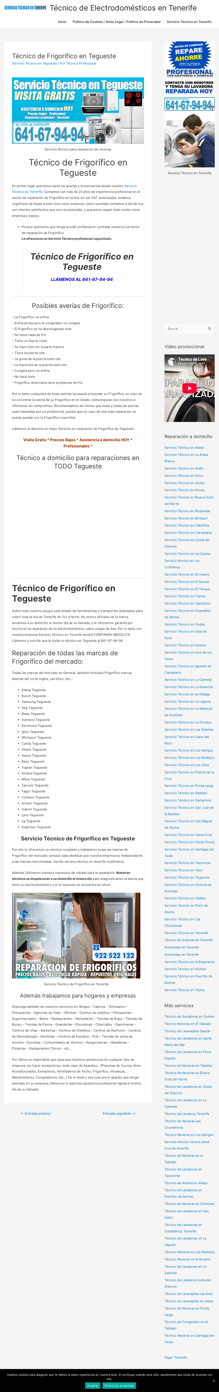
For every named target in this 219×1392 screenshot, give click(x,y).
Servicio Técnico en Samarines (187, 800)
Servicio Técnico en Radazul (185, 793)
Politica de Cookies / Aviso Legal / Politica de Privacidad (116, 22)
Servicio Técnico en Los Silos (186, 765)
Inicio (62, 22)
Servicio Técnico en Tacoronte (187, 863)
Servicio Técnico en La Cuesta (187, 554)
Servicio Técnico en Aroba (184, 483)
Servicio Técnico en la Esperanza (189, 962)
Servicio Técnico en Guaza (184, 624)
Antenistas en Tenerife (181, 947)
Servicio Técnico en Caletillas (186, 525)
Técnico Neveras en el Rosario (187, 1259)
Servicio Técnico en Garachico (187, 603)
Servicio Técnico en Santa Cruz (188, 835)
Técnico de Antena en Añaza (185, 1183)
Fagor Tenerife (175, 1357)
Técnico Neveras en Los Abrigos (188, 1135)
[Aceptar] (214, 1380)
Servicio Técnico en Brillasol (185, 518)
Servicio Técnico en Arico (183, 476)
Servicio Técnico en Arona (184, 490)
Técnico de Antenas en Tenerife (188, 940)
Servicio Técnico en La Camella (188, 680)
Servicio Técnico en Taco (183, 870)
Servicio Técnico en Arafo (183, 468)
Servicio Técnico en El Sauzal (186, 582)
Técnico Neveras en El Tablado (187, 1024)
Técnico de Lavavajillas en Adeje (188, 1301)
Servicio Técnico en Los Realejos (189, 758)
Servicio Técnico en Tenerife (189, 22)
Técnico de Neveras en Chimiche (189, 1204)
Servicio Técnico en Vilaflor (185, 898)
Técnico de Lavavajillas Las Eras (188, 1294)
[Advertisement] (189, 249)
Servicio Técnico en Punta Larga (188, 786)
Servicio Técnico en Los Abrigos (188, 750)
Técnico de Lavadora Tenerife (186, 1114)
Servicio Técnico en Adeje (184, 448)
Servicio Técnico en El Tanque (187, 589)
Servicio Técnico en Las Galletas (188, 730)
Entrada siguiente (119, 1114)
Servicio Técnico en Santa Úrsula (189, 842)
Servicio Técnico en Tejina (184, 990)
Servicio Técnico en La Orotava (187, 722)
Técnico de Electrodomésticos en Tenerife (123, 7)
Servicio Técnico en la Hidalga (187, 694)
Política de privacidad (119, 1385)
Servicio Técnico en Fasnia (184, 596)
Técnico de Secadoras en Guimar (189, 1016)
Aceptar (92, 1385)
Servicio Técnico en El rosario (187, 574)
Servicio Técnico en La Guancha (188, 687)
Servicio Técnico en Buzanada (187, 511)
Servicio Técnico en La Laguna (187, 701)
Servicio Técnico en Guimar (185, 645)
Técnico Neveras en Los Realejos (189, 1252)
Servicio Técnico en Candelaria (188, 533)
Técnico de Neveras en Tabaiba (188, 1066)
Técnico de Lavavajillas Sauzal (187, 1031)
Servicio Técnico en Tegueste (34, 63)
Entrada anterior (36, 1114)
